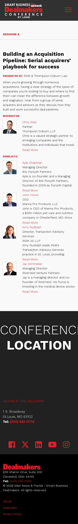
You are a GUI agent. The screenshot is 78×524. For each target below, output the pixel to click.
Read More (30, 150)
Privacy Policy (12, 514)
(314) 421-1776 (22, 422)
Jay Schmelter (32, 264)
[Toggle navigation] (68, 10)
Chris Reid (29, 122)
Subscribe (10, 507)
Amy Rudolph (31, 227)
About (7, 501)
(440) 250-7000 (21, 481)
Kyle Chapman (32, 162)
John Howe (30, 195)
